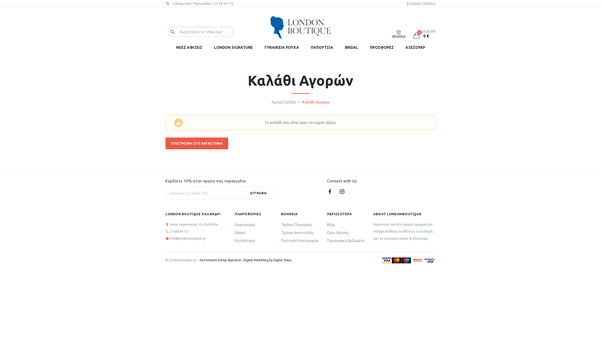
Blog (331, 225)
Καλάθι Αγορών (315, 102)
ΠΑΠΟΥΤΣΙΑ (322, 47)
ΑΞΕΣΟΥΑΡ (415, 47)
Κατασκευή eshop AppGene (220, 260)
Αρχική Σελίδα (284, 102)
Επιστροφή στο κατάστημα (197, 143)
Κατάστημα (245, 240)
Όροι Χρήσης (338, 232)
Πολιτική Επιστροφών (300, 240)
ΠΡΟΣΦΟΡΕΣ (382, 47)
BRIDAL (351, 47)
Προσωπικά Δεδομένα (346, 240)
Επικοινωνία (245, 225)
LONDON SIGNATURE (233, 47)
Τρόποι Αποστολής (297, 232)
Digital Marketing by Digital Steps (267, 260)
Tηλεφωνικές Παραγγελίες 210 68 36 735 (202, 3)
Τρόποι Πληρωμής (296, 225)
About (240, 232)
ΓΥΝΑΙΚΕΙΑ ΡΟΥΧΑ (282, 47)
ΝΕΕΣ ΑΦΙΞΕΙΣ (189, 47)
